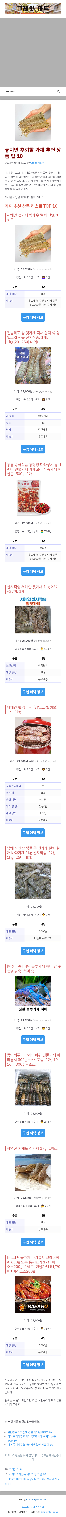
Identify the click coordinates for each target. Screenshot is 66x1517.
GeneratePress (49, 1512)
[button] (58, 91)
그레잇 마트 (15, 1469)
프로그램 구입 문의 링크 (33, 1507)
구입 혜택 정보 (33, 317)
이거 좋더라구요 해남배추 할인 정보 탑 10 (30, 1445)
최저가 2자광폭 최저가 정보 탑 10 (27, 1474)
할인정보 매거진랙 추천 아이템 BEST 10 (30, 1433)
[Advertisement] (33, 52)
